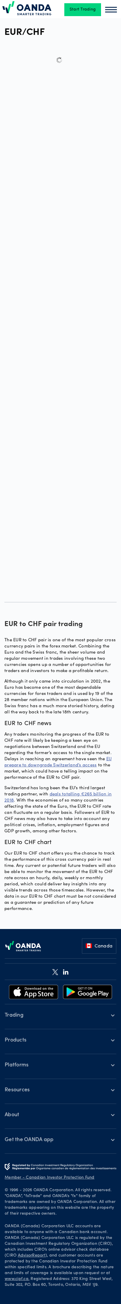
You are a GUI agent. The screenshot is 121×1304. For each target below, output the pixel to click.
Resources (17, 1090)
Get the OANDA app (29, 1140)
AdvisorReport (32, 1256)
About (12, 1115)
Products (15, 1040)
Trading (14, 1015)
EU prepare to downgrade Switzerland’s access (58, 762)
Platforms (16, 1065)
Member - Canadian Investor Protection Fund (50, 1178)
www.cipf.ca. (17, 1279)
